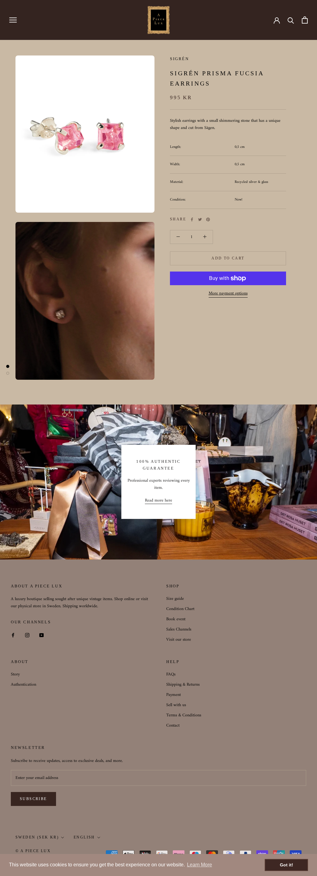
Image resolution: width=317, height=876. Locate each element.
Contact (173, 725)
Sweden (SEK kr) (37, 837)
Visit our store (178, 639)
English (84, 837)
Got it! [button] (286, 864)
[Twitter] (200, 219)
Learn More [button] (199, 864)
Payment (173, 695)
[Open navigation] (13, 20)
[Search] (291, 20)
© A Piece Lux (33, 851)
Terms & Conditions (183, 715)
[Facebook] (192, 219)
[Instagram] (27, 635)
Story (15, 674)
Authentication (23, 684)
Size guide (175, 598)
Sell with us (176, 705)
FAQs (171, 674)
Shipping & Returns (183, 684)
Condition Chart (180, 609)
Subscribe (33, 799)
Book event (175, 619)
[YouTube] (41, 635)
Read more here (158, 500)
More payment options (228, 293)
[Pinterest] (208, 219)
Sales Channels (178, 629)
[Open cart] (305, 20)
